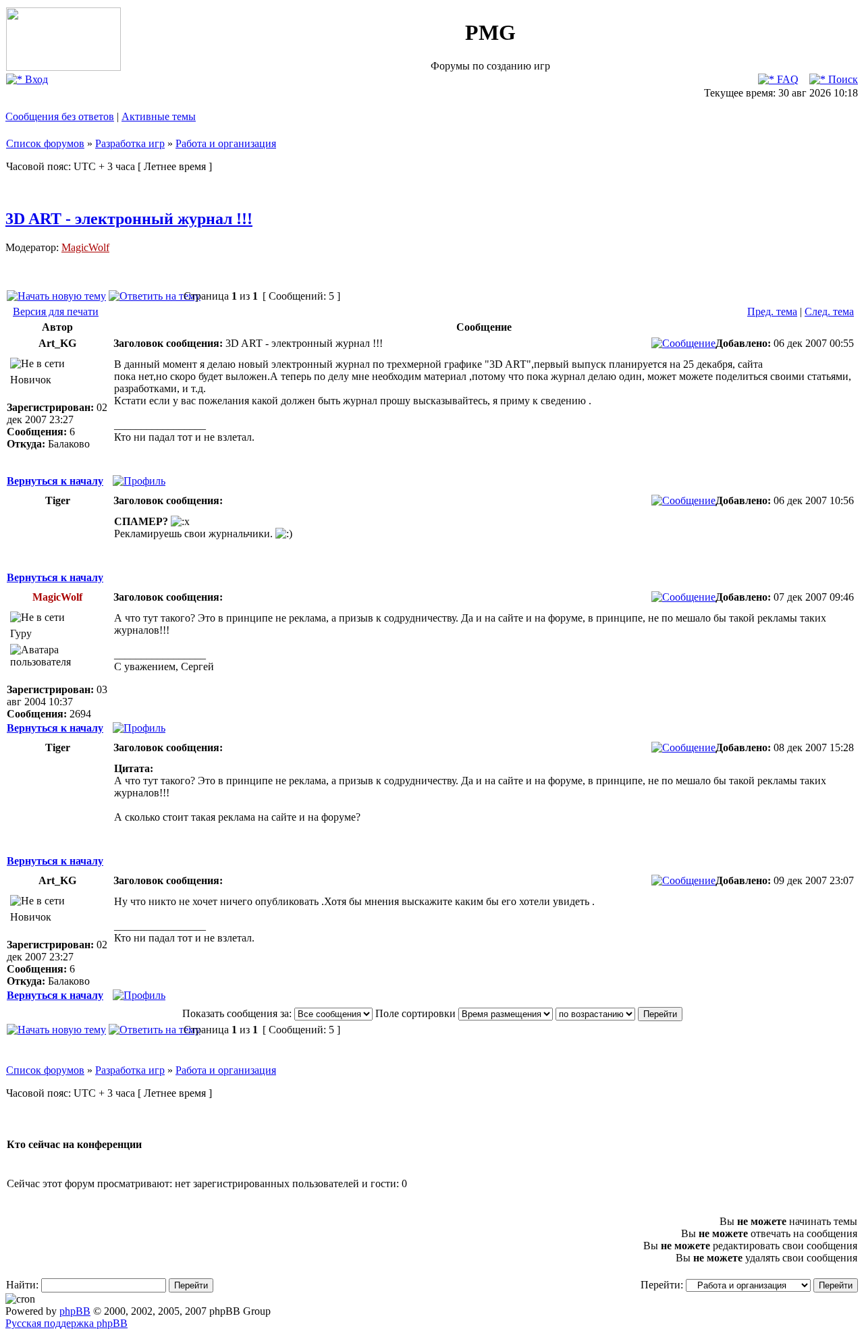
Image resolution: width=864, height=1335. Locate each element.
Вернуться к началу (55, 481)
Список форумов (45, 143)
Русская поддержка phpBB (66, 1323)
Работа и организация (226, 143)
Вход (35, 79)
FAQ (786, 79)
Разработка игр (130, 143)
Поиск (842, 79)
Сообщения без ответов (59, 116)
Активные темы (159, 116)
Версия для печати (56, 311)
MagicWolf (85, 247)
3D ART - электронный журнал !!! (128, 218)
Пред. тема (772, 311)
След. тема (829, 311)
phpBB (74, 1311)
